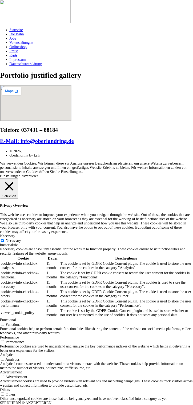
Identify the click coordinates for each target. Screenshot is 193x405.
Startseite (16, 30)
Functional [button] (8, 320)
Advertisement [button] (11, 372)
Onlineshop (18, 47)
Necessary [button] (7, 236)
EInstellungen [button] (10, 176)
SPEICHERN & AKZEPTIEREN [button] (26, 403)
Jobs (12, 38)
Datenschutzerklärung (25, 64)
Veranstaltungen (21, 43)
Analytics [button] (7, 355)
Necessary (13, 241)
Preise (13, 51)
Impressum (17, 60)
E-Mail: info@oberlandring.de (37, 141)
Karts (13, 55)
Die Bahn (16, 34)
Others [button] (5, 390)
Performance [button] (9, 337)
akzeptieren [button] (30, 176)
